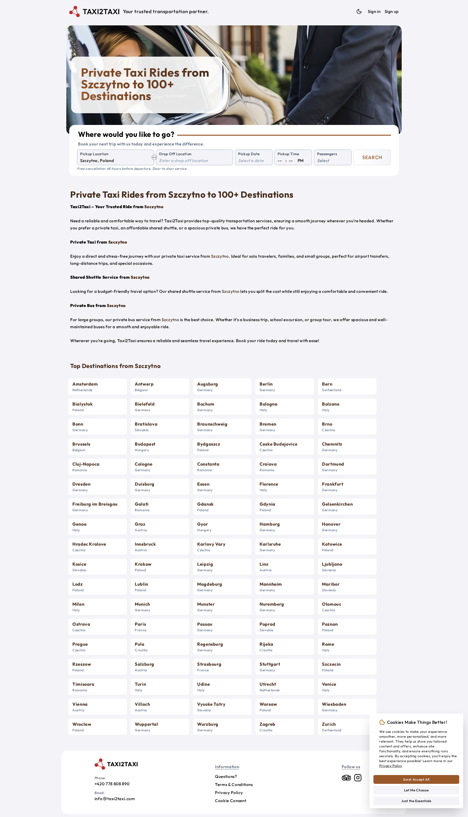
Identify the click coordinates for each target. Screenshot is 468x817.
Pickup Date (249, 154)
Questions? (226, 776)
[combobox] (115, 160)
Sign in (374, 11)
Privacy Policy (229, 792)
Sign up (392, 11)
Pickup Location (94, 154)
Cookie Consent (230, 800)
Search (372, 157)
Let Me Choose (416, 790)
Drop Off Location (175, 154)
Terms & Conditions (234, 784)
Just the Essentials (416, 801)
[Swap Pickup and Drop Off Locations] (154, 157)
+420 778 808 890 (112, 783)
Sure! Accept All (416, 779)
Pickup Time (288, 154)
